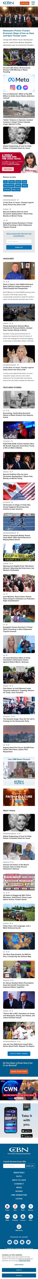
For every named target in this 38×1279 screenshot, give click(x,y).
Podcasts (7, 190)
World (18, 182)
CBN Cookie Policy (24, 1261)
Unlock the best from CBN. (14, 1161)
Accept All (19, 1275)
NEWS (19, 1187)
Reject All (19, 1270)
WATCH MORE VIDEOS (18, 1054)
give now (24, 3)
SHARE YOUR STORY (19, 1072)
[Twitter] (28, 1242)
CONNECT (19, 1183)
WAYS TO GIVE (19, 1180)
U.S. (5, 182)
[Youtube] (9, 1242)
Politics (11, 182)
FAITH (19, 1176)
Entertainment (9, 186)
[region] (19, 1264)
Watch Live (16, 190)
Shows (25, 186)
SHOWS (19, 1191)
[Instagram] (22, 1242)
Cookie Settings (19, 1264)
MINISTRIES (19, 1172)
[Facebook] (16, 1242)
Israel (24, 182)
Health (18, 186)
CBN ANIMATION (19, 1195)
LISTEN (19, 1198)
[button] (32, 3)
